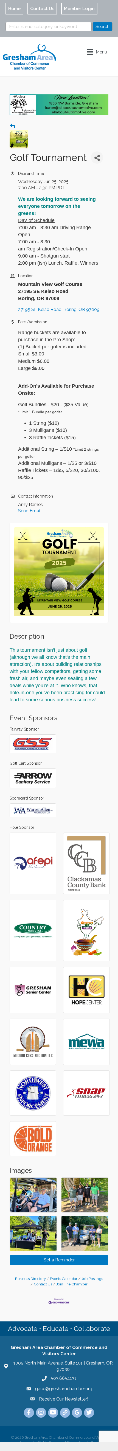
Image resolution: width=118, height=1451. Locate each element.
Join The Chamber (72, 1284)
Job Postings (92, 1278)
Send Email (29, 510)
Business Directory (30, 1278)
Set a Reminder (59, 1259)
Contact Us (43, 1284)
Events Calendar (63, 1278)
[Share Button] (97, 157)
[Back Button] (12, 126)
